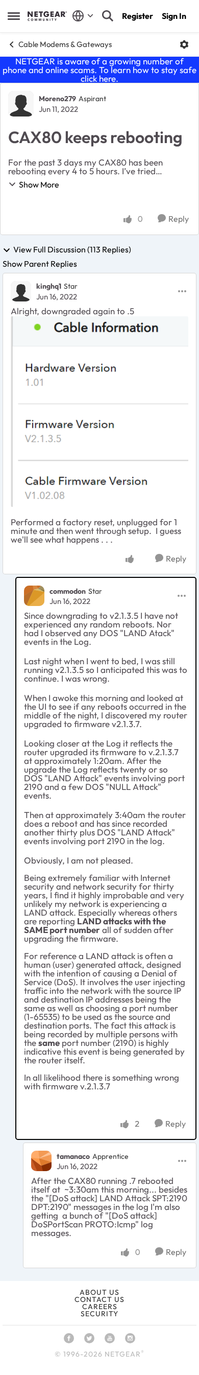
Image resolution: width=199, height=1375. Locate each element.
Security (99, 1313)
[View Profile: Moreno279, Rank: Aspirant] (21, 103)
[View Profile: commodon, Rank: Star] (34, 596)
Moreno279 (57, 98)
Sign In (174, 16)
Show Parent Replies (40, 264)
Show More (39, 184)
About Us (99, 1292)
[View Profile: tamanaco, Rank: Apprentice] (41, 1161)
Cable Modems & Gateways (65, 44)
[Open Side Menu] (14, 16)
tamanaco (73, 1156)
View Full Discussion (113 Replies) (72, 249)
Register (137, 16)
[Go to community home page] (47, 15)
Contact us (99, 1299)
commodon (67, 591)
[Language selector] (83, 16)
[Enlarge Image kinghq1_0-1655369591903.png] (99, 411)
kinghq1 (48, 286)
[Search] (108, 16)
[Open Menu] (184, 44)
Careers (99, 1306)
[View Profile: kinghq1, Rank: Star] (21, 291)
